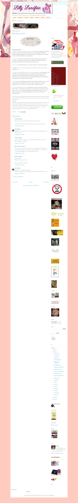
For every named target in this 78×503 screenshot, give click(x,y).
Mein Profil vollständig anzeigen (57, 453)
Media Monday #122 (57, 359)
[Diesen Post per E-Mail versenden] (21, 111)
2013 (54, 352)
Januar (55, 394)
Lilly (15, 129)
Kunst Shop (26, 17)
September (56, 378)
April (55, 388)
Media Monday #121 (57, 365)
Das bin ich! (48, 17)
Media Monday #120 (57, 369)
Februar (55, 392)
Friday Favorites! (20, 17)
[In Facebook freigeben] (24, 111)
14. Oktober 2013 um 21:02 (19, 165)
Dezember (56, 353)
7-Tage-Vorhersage (54, 84)
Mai (55, 386)
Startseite (14, 17)
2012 (54, 397)
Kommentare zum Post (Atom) (33, 185)
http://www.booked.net (56, 85)
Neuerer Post (15, 182)
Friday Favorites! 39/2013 (58, 367)
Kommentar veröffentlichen (18, 176)
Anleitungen (31, 17)
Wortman (16, 156)
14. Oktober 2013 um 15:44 (19, 143)
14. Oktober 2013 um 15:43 (19, 134)
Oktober (55, 358)
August (55, 380)
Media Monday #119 (57, 373)
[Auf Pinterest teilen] (25, 111)
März (55, 390)
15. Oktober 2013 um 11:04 (19, 173)
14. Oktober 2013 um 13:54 (19, 126)
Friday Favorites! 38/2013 (58, 371)
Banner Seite (37, 17)
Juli (55, 382)
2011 (54, 399)
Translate (59, 323)
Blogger (52, 495)
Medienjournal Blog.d (33, 108)
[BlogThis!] (22, 111)
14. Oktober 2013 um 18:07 (19, 153)
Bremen (52, 72)
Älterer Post (46, 182)
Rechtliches (42, 17)
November (56, 355)
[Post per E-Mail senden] (19, 111)
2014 (54, 350)
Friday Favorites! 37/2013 (58, 375)
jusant (45, 495)
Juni (55, 384)
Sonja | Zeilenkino (18, 146)
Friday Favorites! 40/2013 (57, 362)
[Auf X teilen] (23, 111)
